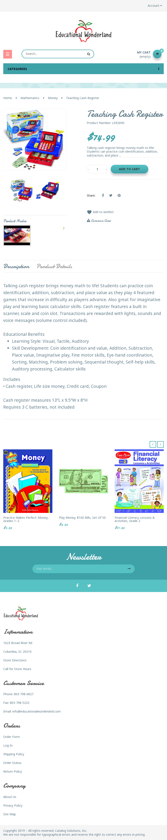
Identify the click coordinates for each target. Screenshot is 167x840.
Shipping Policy (13, 754)
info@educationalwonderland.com (36, 711)
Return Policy (12, 771)
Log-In (8, 745)
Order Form (11, 737)
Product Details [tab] (54, 266)
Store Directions (15, 660)
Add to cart (129, 169)
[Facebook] (77, 586)
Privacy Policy (12, 805)
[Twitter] (89, 586)
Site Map (9, 814)
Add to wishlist (100, 212)
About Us (9, 797)
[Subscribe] (129, 568)
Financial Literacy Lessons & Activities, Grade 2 (135, 519)
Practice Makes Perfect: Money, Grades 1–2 (25, 519)
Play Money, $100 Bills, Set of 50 (82, 517)
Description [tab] (16, 266)
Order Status (12, 763)
